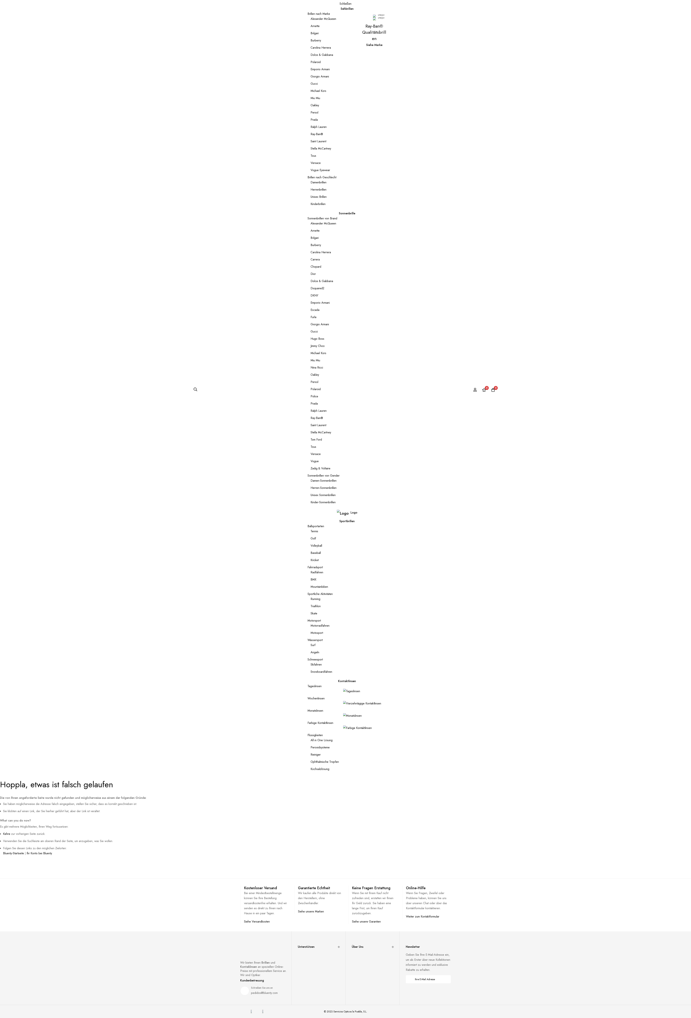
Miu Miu (315, 98)
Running (315, 599)
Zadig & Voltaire (320, 468)
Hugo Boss (317, 339)
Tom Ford (316, 439)
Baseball (316, 553)
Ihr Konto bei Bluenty (39, 853)
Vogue (315, 461)
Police (314, 396)
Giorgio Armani (320, 76)
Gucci (314, 84)
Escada (315, 310)
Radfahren (317, 572)
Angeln (315, 652)
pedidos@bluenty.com (264, 993)
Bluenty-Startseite (13, 853)
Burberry (316, 40)
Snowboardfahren (321, 672)
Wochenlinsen (316, 698)
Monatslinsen (315, 711)
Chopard (316, 267)
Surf (313, 645)
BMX (313, 579)
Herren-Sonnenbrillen (324, 488)
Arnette (315, 26)
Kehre (6, 834)
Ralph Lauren (319, 127)
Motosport (317, 633)
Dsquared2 (317, 288)
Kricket (315, 560)
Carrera (315, 259)
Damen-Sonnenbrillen (324, 481)
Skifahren (316, 664)
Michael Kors (318, 91)
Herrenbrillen (318, 189)
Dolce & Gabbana (322, 55)
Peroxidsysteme (320, 747)
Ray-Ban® (317, 134)
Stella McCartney (321, 148)
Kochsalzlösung (320, 769)
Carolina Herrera (321, 48)
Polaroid (316, 62)
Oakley (315, 105)
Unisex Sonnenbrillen (323, 495)
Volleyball (316, 546)
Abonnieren (445, 979)
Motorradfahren (320, 626)
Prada (314, 120)
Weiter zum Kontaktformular (422, 916)
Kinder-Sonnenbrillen (323, 502)
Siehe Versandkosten (257, 921)
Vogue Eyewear (320, 170)
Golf (313, 538)
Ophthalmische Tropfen (325, 762)
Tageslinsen (315, 686)
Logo (354, 512)
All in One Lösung (322, 740)
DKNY (314, 295)
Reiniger (316, 755)
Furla (313, 317)
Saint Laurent (318, 141)
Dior (313, 274)
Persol (314, 112)
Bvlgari (315, 33)
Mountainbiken (319, 587)
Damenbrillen (318, 182)
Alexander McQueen (323, 19)
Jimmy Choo (318, 346)
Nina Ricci (317, 367)
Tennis (314, 531)
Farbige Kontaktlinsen (320, 723)
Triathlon (316, 606)
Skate (314, 613)
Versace (316, 163)
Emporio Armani (320, 69)
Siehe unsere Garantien (366, 921)
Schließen (345, 4)
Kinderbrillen (318, 204)
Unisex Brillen (319, 197)
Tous (313, 156)
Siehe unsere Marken (311, 911)
